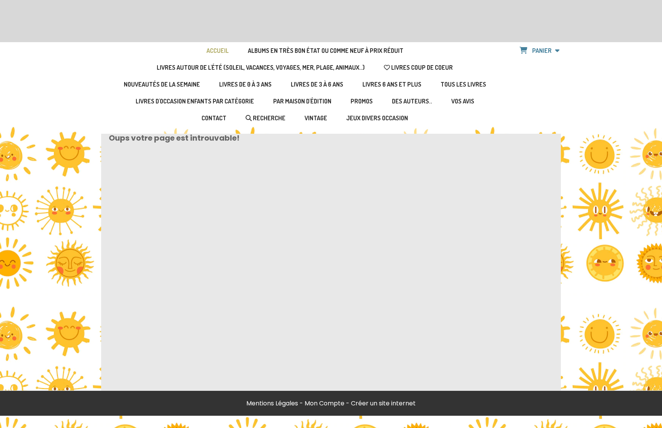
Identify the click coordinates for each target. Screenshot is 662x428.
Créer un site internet (383, 403)
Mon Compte (324, 403)
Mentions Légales (272, 403)
